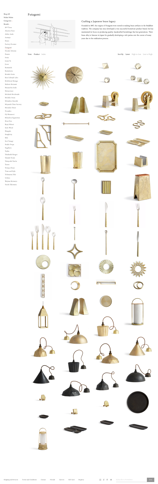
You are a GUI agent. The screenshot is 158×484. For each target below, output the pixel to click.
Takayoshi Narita (11, 161)
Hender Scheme (10, 51)
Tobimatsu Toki (10, 174)
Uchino (7, 178)
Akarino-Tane (10, 31)
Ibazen (7, 54)
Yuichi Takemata (11, 184)
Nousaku (8, 111)
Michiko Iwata (10, 98)
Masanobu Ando (11, 88)
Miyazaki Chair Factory (13, 104)
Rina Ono (8, 121)
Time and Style (10, 171)
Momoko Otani (10, 108)
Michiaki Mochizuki (12, 94)
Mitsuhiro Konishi (11, 101)
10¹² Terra (8, 27)
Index (43, 54)
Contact (43, 480)
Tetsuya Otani (10, 168)
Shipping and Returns (11, 480)
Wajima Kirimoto (11, 181)
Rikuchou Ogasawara (12, 118)
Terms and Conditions (29, 480)
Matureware (9, 91)
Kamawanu (9, 71)
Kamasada (8, 67)
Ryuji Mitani (9, 124)
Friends (52, 480)
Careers (61, 480)
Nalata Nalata (8, 17)
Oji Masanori (9, 114)
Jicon (7, 64)
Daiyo (7, 41)
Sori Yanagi (9, 141)
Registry (81, 480)
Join (150, 480)
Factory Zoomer (10, 44)
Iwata (7, 57)
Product (37, 54)
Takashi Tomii (10, 158)
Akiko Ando (9, 34)
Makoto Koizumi (11, 84)
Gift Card (71, 480)
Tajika (7, 151)
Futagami (8, 47)
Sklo (6, 138)
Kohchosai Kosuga (11, 81)
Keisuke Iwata (10, 74)
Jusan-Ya (8, 61)
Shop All (7, 14)
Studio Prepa (9, 144)
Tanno (7, 164)
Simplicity (8, 134)
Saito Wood (9, 128)
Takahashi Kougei (11, 154)
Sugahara (8, 148)
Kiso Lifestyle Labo (11, 77)
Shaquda (8, 131)
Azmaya (8, 37)
